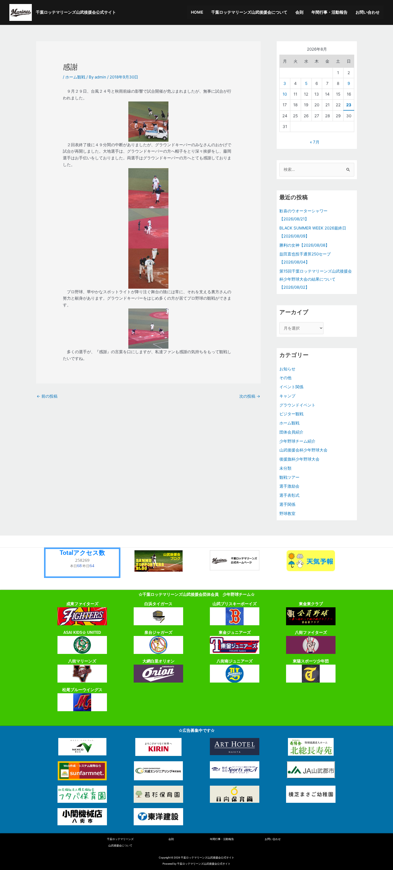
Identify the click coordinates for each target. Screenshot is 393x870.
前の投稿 (47, 396)
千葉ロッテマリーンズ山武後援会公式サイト (76, 12)
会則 (299, 12)
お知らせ (287, 368)
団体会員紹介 (291, 432)
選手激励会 (289, 486)
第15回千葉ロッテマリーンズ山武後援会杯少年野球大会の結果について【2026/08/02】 (315, 279)
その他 (285, 377)
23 (348, 104)
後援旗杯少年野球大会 (299, 459)
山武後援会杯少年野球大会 (303, 450)
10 (285, 94)
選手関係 (287, 504)
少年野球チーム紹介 (297, 441)
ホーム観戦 (75, 77)
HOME (197, 12)
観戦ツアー (289, 477)
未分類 (285, 468)
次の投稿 (249, 396)
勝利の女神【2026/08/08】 (304, 245)
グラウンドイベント (297, 405)
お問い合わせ (368, 12)
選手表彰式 (289, 495)
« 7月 (314, 142)
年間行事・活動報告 (329, 12)
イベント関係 (291, 386)
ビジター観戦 (291, 413)
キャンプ (287, 395)
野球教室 (287, 513)
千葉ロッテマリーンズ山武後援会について (249, 12)
